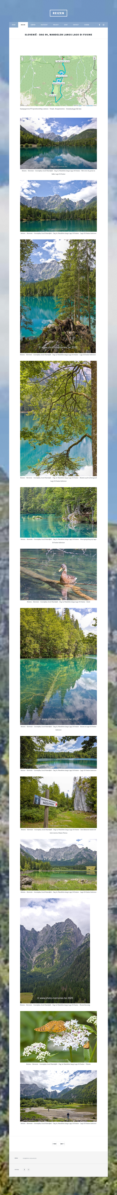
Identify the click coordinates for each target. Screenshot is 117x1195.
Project (56, 24)
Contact (76, 24)
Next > (62, 1144)
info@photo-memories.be (29, 1158)
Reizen (58, 13)
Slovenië (31, 34)
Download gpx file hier (73, 109)
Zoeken (86, 24)
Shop (66, 24)
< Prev (54, 1144)
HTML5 (70, 1183)
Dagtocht (44, 24)
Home (13, 24)
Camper (33, 24)
